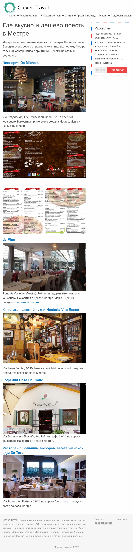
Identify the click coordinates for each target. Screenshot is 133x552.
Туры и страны (28, 15)
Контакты (122, 519)
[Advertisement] (110, 96)
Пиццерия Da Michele (21, 62)
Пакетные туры (52, 15)
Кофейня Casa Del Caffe (23, 379)
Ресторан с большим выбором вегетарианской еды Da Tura (43, 450)
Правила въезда (86, 15)
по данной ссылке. (27, 302)
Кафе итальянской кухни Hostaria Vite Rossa (41, 309)
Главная (11, 15)
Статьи (69, 15)
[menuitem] (11, 16)
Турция (103, 15)
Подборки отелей (121, 15)
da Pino (9, 239)
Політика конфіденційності (104, 521)
